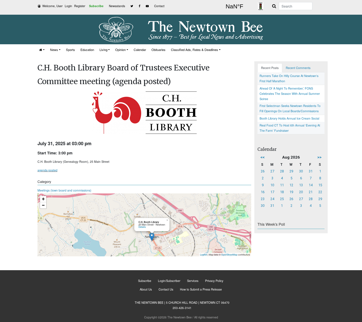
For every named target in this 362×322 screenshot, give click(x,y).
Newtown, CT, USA (234, 6)
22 (320, 192)
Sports (70, 49)
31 (311, 171)
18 (282, 192)
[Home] (41, 49)
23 (263, 199)
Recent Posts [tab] (270, 68)
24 (272, 199)
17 (272, 192)
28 (282, 171)
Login (68, 6)
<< (262, 157)
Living (103, 49)
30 (301, 171)
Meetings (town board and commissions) (64, 190)
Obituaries (158, 49)
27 (272, 171)
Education (87, 49)
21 (311, 192)
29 (291, 171)
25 (282, 199)
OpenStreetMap (229, 254)
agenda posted (47, 170)
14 (311, 185)
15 (320, 185)
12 (291, 185)
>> (319, 157)
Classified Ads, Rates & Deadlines (194, 49)
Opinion (120, 49)
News (54, 49)
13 (301, 185)
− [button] (43, 205)
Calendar (140, 49)
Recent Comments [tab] (298, 68)
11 (282, 185)
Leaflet (203, 254)
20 (301, 192)
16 (263, 192)
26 (263, 171)
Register (79, 6)
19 (291, 192)
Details (142, 226)
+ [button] (43, 199)
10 (272, 185)
